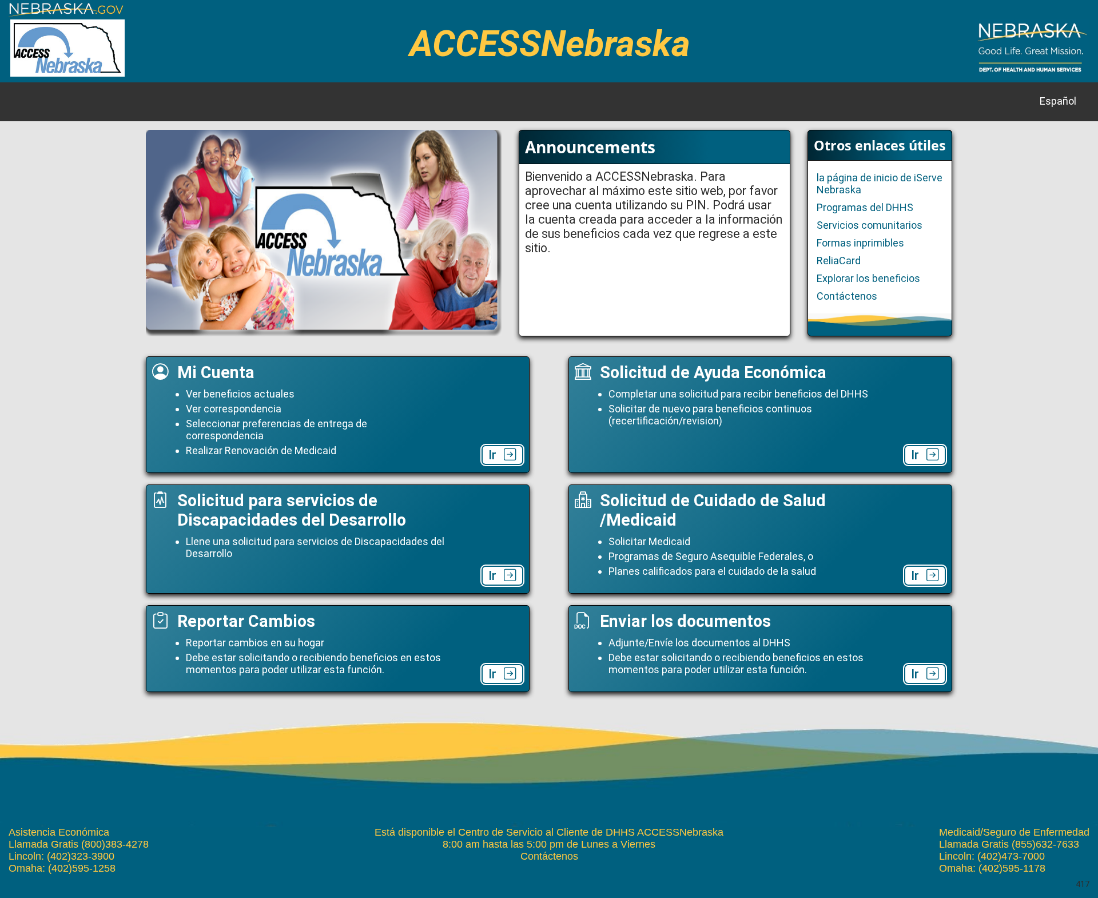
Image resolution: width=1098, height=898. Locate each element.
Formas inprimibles (860, 243)
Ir (492, 455)
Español (1058, 101)
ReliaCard (839, 261)
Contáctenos (847, 296)
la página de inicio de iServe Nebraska (879, 184)
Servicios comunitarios (869, 225)
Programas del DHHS (865, 207)
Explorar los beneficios (868, 278)
